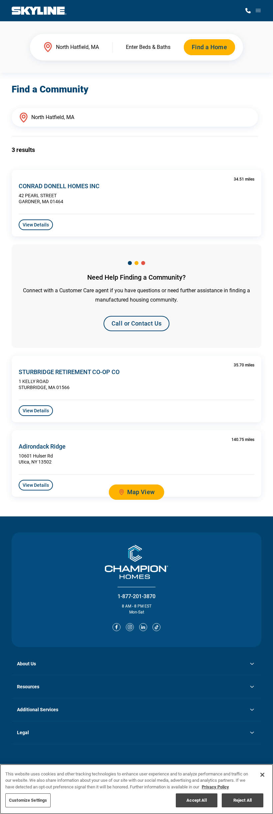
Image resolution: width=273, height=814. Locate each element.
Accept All (196, 800)
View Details (36, 224)
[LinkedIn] (143, 627)
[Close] (262, 774)
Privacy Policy (215, 786)
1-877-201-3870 (136, 596)
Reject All (242, 800)
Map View (141, 491)
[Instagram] (130, 627)
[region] (136, 789)
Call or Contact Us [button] (136, 323)
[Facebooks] (117, 627)
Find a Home (209, 47)
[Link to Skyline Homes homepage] (39, 11)
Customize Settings (28, 800)
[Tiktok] (156, 627)
